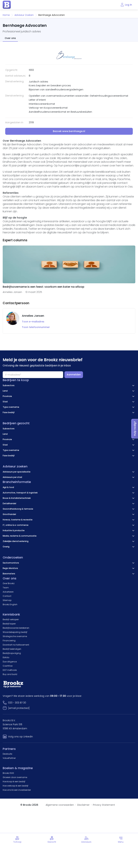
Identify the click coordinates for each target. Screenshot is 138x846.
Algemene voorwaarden (60, 805)
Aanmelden (74, 374)
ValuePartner (9, 758)
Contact (7, 596)
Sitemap (7, 600)
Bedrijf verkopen (11, 619)
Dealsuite (7, 753)
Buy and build (10, 674)
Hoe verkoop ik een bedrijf (15, 785)
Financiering (9, 640)
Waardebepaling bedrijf (15, 632)
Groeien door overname (15, 777)
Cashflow (8, 665)
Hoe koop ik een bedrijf (14, 781)
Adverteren (8, 591)
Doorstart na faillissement (16, 644)
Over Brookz (8, 583)
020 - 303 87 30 (17, 702)
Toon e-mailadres (33, 321)
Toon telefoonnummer (36, 327)
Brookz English (10, 604)
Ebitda (6, 657)
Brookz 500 (8, 773)
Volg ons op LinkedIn (20, 736)
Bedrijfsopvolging (12, 653)
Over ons (10, 38)
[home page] (7, 5)
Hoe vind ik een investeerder (17, 789)
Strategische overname (15, 636)
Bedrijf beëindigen (12, 649)
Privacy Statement (104, 805)
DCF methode (10, 670)
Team (6, 587)
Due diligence (10, 661)
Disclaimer (83, 805)
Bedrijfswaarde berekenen (16, 627)
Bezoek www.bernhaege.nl (69, 131)
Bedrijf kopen (9, 623)
